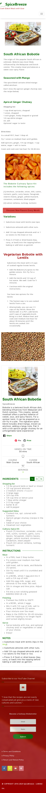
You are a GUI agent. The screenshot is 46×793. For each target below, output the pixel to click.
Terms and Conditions (12, 751)
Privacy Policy (8, 756)
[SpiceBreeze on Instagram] (9, 768)
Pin (19, 440)
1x (32, 479)
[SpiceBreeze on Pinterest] (21, 768)
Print (28, 440)
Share (9, 436)
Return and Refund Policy (13, 760)
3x (41, 479)
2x (37, 479)
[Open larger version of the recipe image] (23, 381)
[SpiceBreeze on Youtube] (23, 687)
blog (4, 644)
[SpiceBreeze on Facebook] (4, 768)
